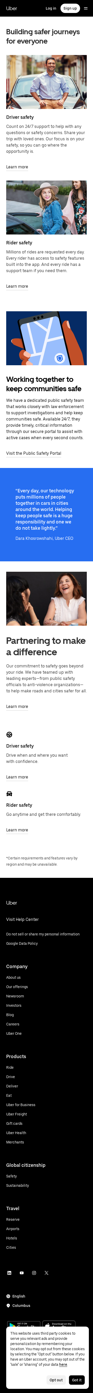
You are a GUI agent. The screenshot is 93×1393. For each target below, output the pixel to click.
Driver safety (20, 117)
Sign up (70, 8)
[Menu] (85, 8)
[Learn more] (46, 82)
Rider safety (19, 242)
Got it (77, 1380)
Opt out (56, 1380)
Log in (51, 8)
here (63, 1364)
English (18, 1296)
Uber (11, 8)
